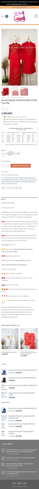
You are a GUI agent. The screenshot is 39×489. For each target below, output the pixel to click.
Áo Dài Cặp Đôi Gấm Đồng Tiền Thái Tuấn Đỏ (28, 353)
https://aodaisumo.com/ (23, 260)
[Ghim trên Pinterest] (16, 187)
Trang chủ (5, 97)
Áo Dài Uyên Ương (17, 97)
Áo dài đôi (31, 178)
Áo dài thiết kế (9, 181)
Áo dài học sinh (13, 180)
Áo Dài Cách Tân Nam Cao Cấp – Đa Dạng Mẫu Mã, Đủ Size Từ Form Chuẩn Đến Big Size (21, 450)
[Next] (34, 57)
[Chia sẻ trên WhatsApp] (3, 187)
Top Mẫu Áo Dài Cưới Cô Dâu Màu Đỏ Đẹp (20, 457)
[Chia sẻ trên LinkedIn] (20, 187)
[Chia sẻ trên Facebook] (6, 187)
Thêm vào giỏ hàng (20, 166)
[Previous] (4, 57)
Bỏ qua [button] (30, 4)
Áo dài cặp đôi (8, 178)
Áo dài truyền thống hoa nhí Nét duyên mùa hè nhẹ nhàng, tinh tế (21, 472)
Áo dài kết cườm (22, 180)
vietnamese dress (13, 183)
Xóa (2, 156)
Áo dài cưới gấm (23, 178)
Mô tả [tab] (3, 199)
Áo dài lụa (30, 180)
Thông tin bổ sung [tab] (7, 203)
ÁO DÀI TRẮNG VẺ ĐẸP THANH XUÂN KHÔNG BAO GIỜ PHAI (19, 464)
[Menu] (2, 16)
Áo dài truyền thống (26, 181)
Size (3, 150)
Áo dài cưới (15, 178)
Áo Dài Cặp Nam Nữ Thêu (9, 352)
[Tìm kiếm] (6, 16)
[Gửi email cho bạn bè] (13, 187)
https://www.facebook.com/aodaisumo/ (14, 265)
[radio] (3, 153)
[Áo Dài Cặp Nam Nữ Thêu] (10, 338)
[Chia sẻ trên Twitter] (10, 187)
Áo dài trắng (16, 181)
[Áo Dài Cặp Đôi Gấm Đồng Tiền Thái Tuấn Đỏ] (29, 338)
